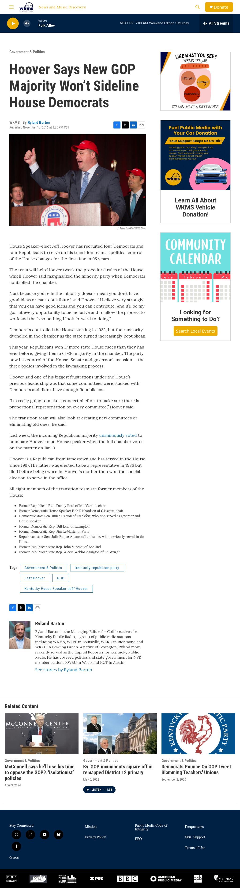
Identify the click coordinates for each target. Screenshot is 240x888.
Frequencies (194, 827)
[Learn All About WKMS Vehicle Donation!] (195, 155)
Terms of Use (195, 848)
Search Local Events (195, 331)
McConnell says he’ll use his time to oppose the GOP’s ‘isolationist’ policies (40, 772)
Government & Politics (27, 51)
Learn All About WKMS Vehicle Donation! (195, 207)
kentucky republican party (97, 568)
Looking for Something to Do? (195, 316)
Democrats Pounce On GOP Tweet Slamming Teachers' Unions (196, 769)
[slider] (34, 23)
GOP (60, 578)
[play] (13, 23)
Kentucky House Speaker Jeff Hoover (56, 589)
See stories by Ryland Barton (63, 669)
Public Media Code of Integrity (151, 827)
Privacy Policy (95, 837)
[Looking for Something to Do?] (195, 267)
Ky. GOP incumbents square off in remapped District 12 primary (118, 769)
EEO (138, 839)
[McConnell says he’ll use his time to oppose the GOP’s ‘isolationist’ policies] (42, 733)
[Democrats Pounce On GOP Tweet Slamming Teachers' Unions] (198, 733)
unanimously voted (118, 435)
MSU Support (195, 837)
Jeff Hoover (35, 578)
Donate (221, 7)
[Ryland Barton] (19, 635)
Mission (91, 827)
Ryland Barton (39, 122)
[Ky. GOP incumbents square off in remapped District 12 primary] (120, 733)
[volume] (27, 23)
